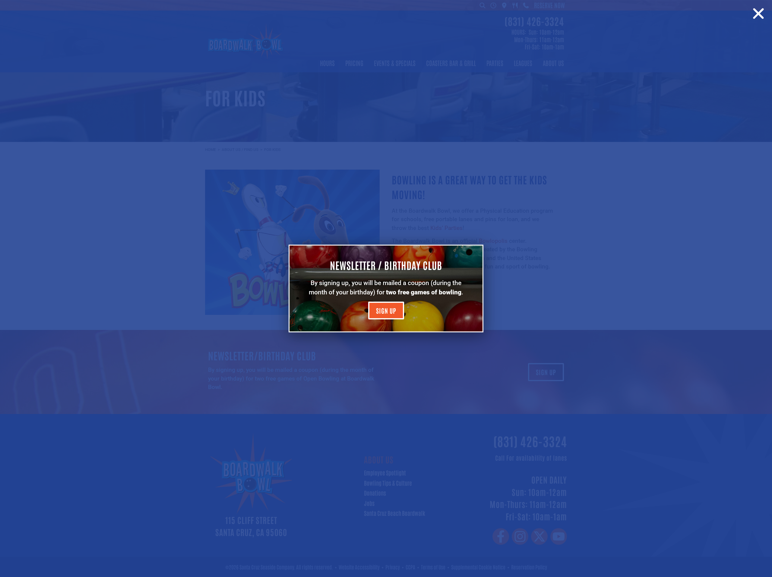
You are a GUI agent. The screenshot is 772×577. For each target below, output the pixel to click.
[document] (386, 288)
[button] (758, 13)
